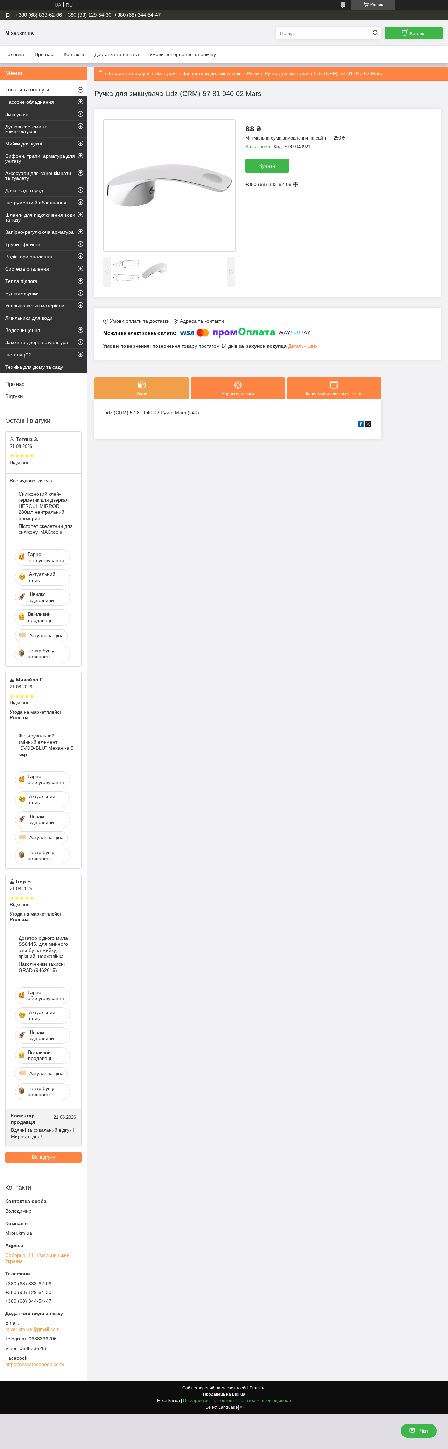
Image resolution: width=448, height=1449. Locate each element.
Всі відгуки (43, 1157)
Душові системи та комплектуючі (26, 129)
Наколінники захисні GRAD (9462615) (42, 967)
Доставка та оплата (116, 54)
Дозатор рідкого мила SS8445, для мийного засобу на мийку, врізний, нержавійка (43, 947)
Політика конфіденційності (264, 1400)
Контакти (74, 54)
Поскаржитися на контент (208, 1400)
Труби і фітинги (22, 244)
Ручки (253, 73)
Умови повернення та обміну (182, 54)
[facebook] (361, 425)
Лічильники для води (28, 318)
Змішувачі (166, 73)
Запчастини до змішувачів (211, 73)
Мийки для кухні (23, 144)
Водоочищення (22, 330)
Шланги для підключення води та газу (40, 217)
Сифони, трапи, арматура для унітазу (40, 158)
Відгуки (14, 396)
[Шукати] (375, 33)
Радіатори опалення (28, 256)
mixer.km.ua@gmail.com (32, 1329)
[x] (368, 425)
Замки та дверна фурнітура (36, 342)
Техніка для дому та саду (34, 367)
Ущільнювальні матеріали (34, 305)
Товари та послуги (129, 73)
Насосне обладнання (29, 102)
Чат (424, 1431)
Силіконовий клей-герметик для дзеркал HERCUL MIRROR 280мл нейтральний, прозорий (44, 506)
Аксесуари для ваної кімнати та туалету (38, 175)
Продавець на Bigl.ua (224, 1394)
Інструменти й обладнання (35, 202)
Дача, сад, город (24, 190)
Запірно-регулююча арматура (39, 232)
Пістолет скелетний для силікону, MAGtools (46, 529)
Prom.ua (258, 1388)
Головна (14, 54)
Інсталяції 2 (18, 355)
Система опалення (27, 269)
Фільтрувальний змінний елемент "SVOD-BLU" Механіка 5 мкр (46, 745)
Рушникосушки (22, 293)
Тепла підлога (21, 281)
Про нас (44, 54)
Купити (267, 166)
